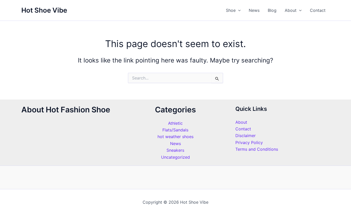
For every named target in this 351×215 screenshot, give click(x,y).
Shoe (231, 10)
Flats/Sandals (175, 129)
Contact (318, 10)
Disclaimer (245, 135)
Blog (272, 10)
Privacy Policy (249, 142)
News (254, 10)
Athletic (175, 123)
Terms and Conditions (256, 149)
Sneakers (175, 150)
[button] (238, 10)
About (291, 10)
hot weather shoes (175, 136)
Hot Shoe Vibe (44, 10)
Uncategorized (175, 157)
